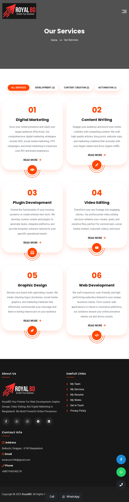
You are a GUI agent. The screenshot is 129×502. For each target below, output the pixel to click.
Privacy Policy (78, 410)
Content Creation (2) (76, 87)
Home (54, 40)
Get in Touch (77, 405)
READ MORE (30, 159)
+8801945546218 (12, 471)
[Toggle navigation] (125, 11)
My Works (75, 400)
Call (52, 496)
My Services (77, 389)
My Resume (77, 394)
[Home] (18, 11)
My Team (75, 383)
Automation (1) (107, 87)
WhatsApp (73, 496)
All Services (18, 87)
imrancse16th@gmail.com (16, 459)
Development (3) (45, 87)
